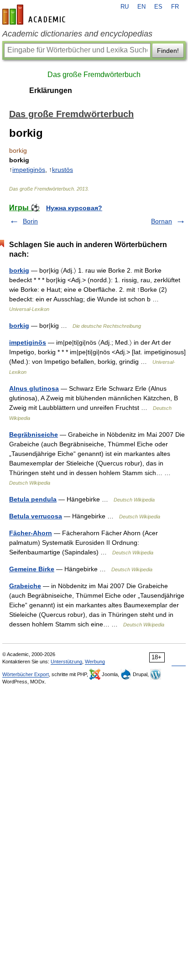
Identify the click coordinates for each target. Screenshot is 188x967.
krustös (62, 169)
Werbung (95, 661)
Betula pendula (33, 499)
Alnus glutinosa (34, 388)
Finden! (168, 50)
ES (158, 7)
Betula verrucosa (35, 516)
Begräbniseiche (33, 434)
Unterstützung (66, 661)
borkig (19, 270)
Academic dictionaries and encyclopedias (77, 33)
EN (141, 7)
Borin (30, 221)
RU (124, 7)
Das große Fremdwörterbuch (94, 74)
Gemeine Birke (31, 569)
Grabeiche (25, 586)
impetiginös (28, 169)
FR (175, 7)
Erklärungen (50, 90)
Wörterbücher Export (25, 674)
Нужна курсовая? (74, 208)
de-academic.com (35, 15)
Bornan (161, 221)
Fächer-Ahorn (30, 533)
